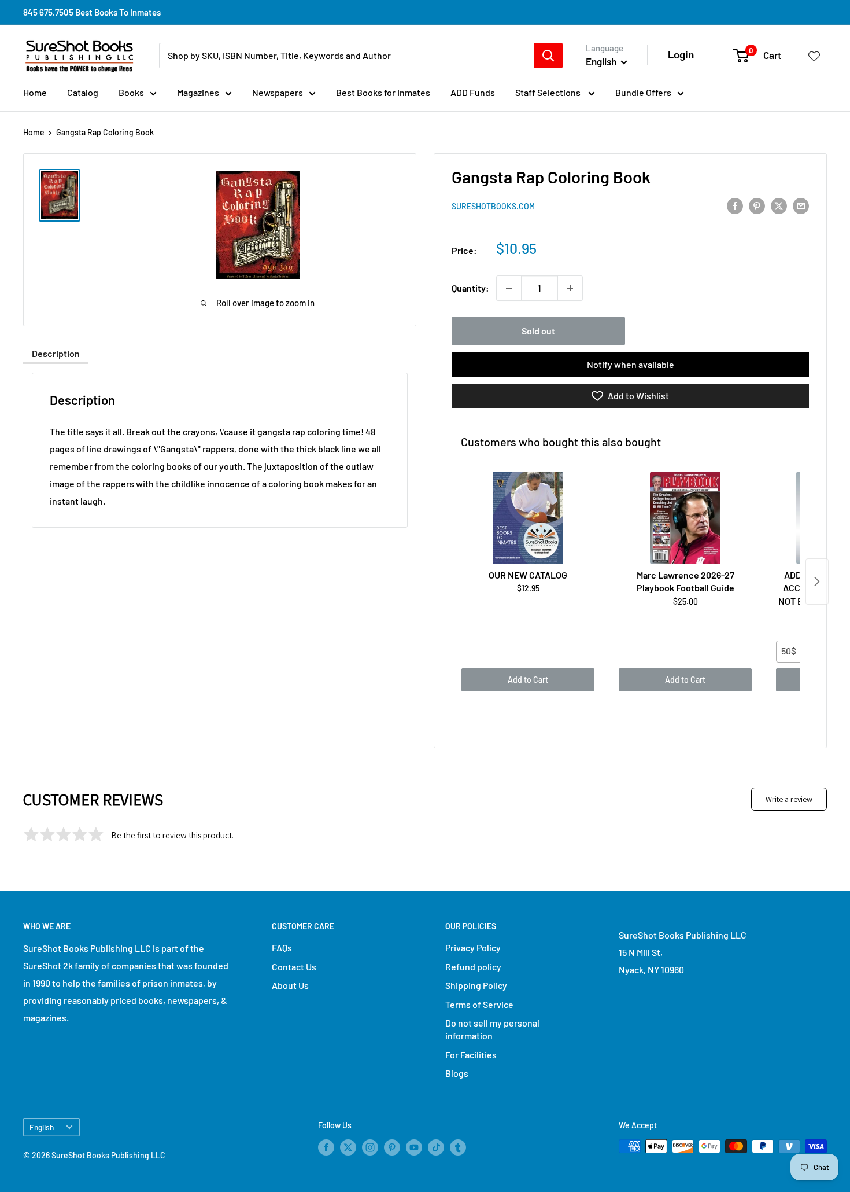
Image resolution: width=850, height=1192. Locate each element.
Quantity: (470, 287)
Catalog (82, 92)
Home (35, 92)
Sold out (538, 330)
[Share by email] (801, 205)
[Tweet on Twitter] (779, 205)
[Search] (548, 55)
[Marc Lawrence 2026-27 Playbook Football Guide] (685, 518)
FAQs (282, 947)
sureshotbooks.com (493, 206)
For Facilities (471, 1054)
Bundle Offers (643, 92)
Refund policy (473, 966)
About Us (290, 985)
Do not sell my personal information (492, 1029)
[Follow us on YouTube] (414, 1147)
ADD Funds (472, 92)
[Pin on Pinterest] (757, 205)
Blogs (456, 1073)
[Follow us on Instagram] (370, 1147)
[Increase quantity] (570, 288)
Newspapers (277, 92)
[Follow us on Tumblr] (458, 1147)
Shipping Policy (476, 985)
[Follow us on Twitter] (348, 1147)
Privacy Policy (473, 947)
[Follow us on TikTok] (436, 1147)
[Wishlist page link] (814, 55)
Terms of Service (479, 1004)
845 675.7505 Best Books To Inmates (92, 12)
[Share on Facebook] (735, 205)
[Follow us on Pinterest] (392, 1147)
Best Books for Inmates (383, 92)
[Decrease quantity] (509, 288)
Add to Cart (528, 680)
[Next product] (817, 581)
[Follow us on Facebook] (326, 1147)
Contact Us (294, 966)
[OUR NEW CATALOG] (527, 518)
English (41, 1127)
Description (56, 353)
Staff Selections (548, 92)
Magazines (198, 92)
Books (131, 92)
